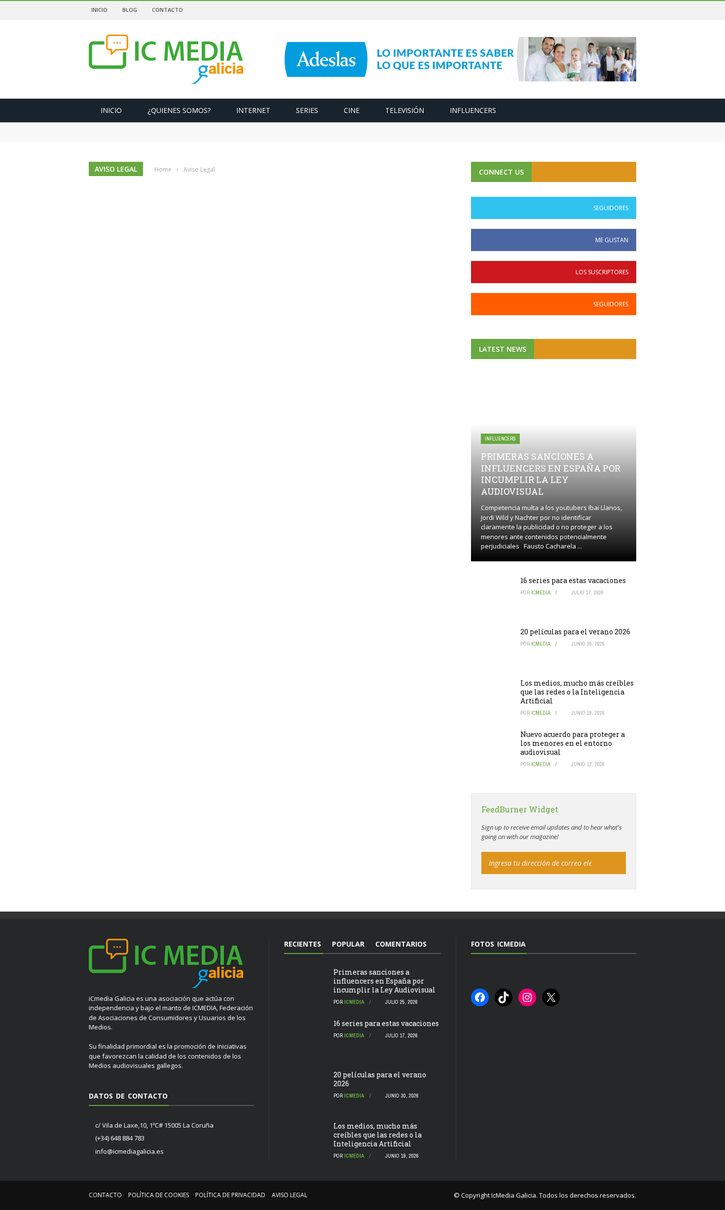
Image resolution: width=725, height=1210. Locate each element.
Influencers (473, 110)
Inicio (99, 9)
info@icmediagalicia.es (129, 1151)
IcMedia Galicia (513, 1195)
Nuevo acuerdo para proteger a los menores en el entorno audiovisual (572, 743)
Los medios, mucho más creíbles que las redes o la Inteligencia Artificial (577, 691)
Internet (253, 110)
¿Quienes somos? (179, 110)
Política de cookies (158, 1195)
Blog (129, 9)
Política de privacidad (230, 1195)
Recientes (302, 944)
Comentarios (401, 944)
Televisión (404, 110)
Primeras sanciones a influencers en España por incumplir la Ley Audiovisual (223, 126)
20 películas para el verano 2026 (575, 631)
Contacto (167, 9)
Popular (348, 944)
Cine (352, 110)
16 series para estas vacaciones (141, 136)
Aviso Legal (289, 1195)
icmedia (540, 592)
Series (307, 110)
